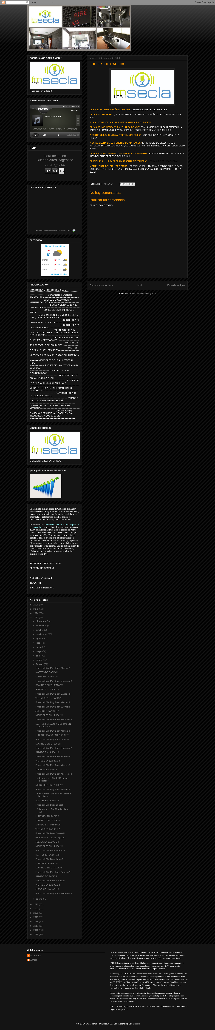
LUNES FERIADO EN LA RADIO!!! (52, 735)
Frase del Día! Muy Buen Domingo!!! (53, 681)
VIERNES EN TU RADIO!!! (48, 698)
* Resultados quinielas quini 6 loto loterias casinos (54, 230)
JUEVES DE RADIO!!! (46, 769)
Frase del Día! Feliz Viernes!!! (50, 880)
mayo (39, 651)
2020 (36, 913)
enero (39, 899)
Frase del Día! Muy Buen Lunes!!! (52, 739)
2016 (36, 930)
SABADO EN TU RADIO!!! (48, 824)
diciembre (41, 621)
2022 (36, 904)
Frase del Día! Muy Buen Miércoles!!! (53, 719)
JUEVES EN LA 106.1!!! (47, 711)
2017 (36, 925)
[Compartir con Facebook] (130, 184)
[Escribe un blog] (124, 184)
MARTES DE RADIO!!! (46, 672)
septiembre (42, 634)
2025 (36, 609)
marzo (39, 660)
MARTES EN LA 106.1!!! (47, 800)
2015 (36, 934)
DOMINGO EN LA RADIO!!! (48, 867)
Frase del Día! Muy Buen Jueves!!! (52, 706)
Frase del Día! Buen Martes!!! (50, 850)
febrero (40, 664)
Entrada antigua (176, 285)
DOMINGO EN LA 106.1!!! (48, 743)
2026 (36, 604)
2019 (36, 917)
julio (38, 643)
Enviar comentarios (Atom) (144, 293)
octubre (40, 630)
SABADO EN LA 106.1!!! (47, 689)
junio (38, 647)
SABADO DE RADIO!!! (46, 876)
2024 (36, 613)
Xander (33, 960)
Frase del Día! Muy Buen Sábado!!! (53, 694)
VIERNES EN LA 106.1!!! (47, 761)
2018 (36, 921)
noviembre (41, 625)
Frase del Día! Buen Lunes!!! (49, 805)
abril (38, 655)
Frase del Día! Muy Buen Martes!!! (52, 668)
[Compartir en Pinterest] (133, 184)
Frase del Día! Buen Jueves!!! (50, 833)
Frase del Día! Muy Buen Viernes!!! (52, 702)
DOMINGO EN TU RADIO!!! (49, 685)
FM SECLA (35, 955)
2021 (36, 908)
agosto (39, 638)
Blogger (136, 1024)
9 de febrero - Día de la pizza (50, 837)
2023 (36, 617)
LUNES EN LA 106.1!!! (46, 676)
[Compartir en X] (127, 184)
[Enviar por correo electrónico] (121, 184)
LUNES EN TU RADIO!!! (47, 816)
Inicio (140, 285)
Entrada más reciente (101, 285)
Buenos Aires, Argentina (55, 158)
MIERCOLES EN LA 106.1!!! (49, 715)
